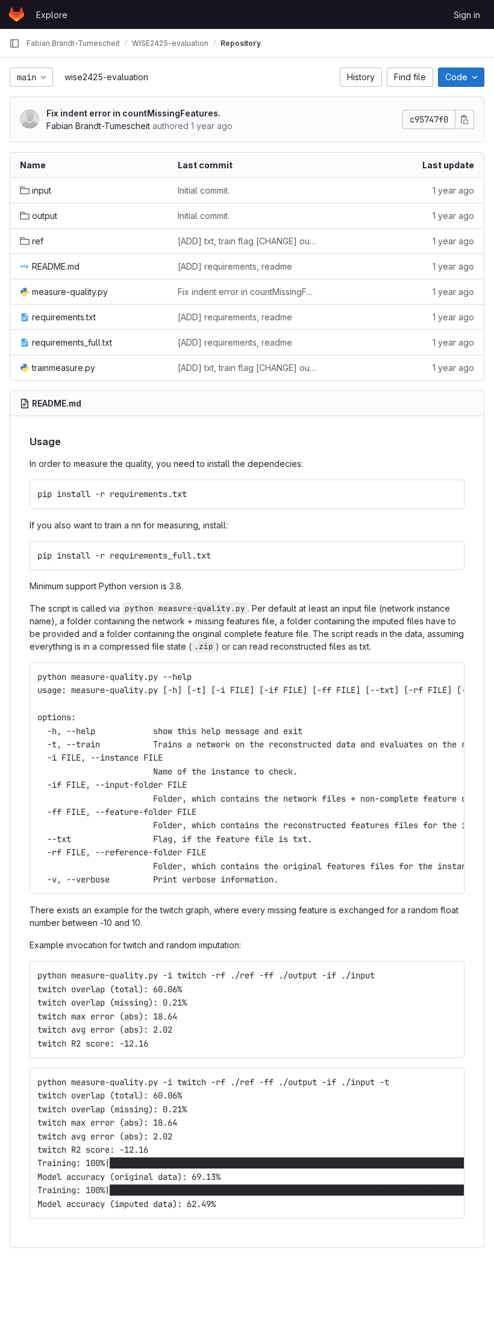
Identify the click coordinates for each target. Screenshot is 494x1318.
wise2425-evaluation (106, 77)
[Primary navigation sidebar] (14, 43)
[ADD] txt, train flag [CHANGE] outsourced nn (247, 241)
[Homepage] (17, 14)
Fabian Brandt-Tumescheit (98, 126)
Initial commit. (204, 190)
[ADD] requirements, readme (235, 266)
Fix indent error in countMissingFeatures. (133, 113)
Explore (51, 15)
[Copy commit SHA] (464, 119)
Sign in (467, 15)
